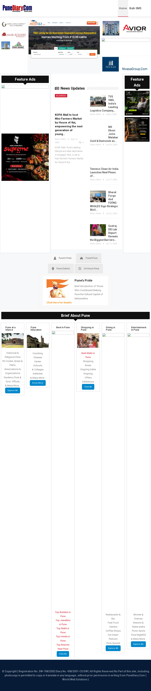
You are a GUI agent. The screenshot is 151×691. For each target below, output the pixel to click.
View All (63, 654)
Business (61, 96)
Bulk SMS (135, 8)
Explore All (13, 390)
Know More (37, 383)
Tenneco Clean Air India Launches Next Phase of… (104, 172)
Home (123, 8)
